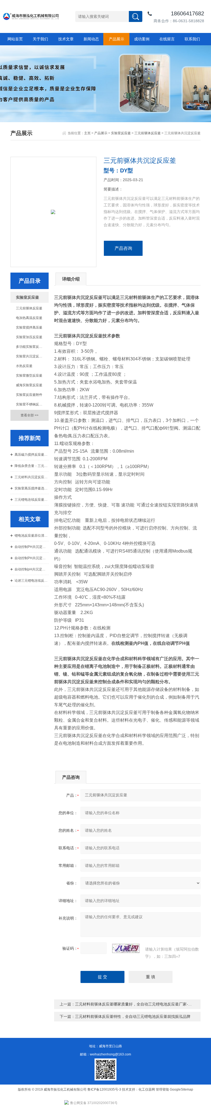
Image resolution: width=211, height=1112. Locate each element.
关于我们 (40, 39)
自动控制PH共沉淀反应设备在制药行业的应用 (31, 547)
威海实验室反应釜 (29, 385)
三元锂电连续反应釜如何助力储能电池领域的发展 (31, 500)
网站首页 (15, 39)
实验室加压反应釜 (29, 337)
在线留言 (167, 39)
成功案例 (141, 39)
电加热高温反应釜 (29, 318)
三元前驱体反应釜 (147, 133)
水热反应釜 (24, 366)
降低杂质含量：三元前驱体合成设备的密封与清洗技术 (31, 466)
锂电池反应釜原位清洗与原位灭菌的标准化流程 (31, 535)
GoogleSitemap (181, 1089)
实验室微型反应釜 (29, 375)
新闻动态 (91, 39)
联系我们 (192, 39)
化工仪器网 (146, 1089)
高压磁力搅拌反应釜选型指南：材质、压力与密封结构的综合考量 (31, 454)
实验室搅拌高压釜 (29, 327)
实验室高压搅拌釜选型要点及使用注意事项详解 (31, 488)
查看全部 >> (29, 415)
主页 (87, 133)
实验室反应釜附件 (29, 395)
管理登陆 (162, 1089)
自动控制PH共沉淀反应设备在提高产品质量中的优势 (31, 558)
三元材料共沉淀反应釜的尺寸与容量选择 (31, 477)
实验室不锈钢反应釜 (31, 404)
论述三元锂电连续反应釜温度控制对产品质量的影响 (31, 580)
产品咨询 (123, 248)
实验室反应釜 (121, 133)
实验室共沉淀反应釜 (31, 356)
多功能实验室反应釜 (31, 347)
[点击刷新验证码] (126, 948)
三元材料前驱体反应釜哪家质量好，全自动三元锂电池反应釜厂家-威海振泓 (139, 1004)
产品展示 (116, 39)
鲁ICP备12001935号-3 (104, 1089)
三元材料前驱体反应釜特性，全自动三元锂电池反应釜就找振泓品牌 (132, 1016)
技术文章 (66, 39)
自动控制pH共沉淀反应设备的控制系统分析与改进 (31, 569)
